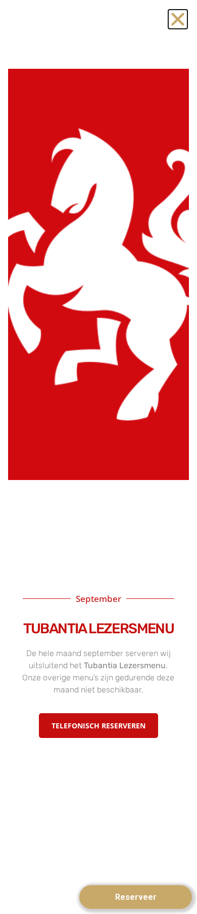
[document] (98, 457)
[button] (178, 19)
